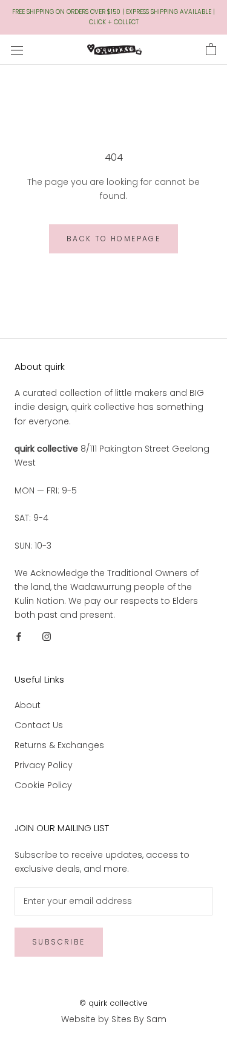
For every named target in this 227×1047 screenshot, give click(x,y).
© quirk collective (113, 1003)
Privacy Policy (44, 765)
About (28, 705)
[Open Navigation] (17, 49)
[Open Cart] (211, 50)
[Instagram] (46, 636)
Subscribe (58, 942)
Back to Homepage (113, 238)
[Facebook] (19, 636)
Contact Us (39, 725)
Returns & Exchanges (59, 745)
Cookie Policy (43, 785)
